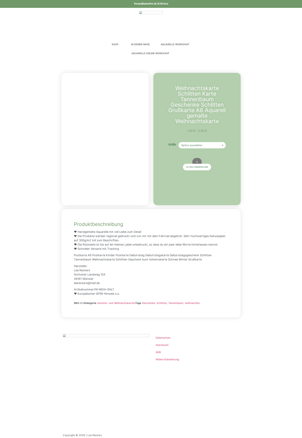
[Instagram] (65, 48)
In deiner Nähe (140, 44)
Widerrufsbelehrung (167, 359)
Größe (172, 144)
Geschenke (148, 303)
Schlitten (162, 303)
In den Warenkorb (197, 167)
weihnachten (192, 303)
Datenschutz (163, 337)
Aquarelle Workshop (175, 44)
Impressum (162, 344)
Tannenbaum (175, 303)
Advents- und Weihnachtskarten (116, 303)
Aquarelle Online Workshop (150, 53)
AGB (158, 352)
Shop (115, 44)
